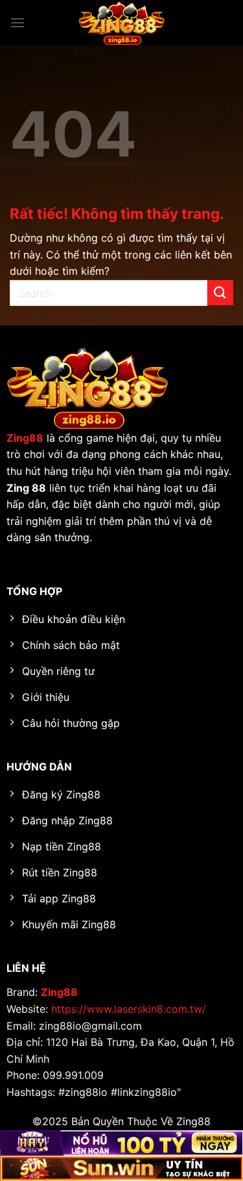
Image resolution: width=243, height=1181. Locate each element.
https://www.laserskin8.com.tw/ (128, 1008)
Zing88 (59, 991)
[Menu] (17, 22)
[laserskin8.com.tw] (122, 22)
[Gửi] (220, 292)
